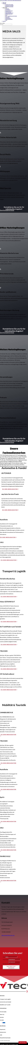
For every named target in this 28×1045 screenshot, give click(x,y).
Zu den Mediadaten (10, 489)
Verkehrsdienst (8, 18)
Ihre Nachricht (5, 963)
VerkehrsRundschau (8, 19)
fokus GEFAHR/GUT (9, 12)
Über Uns (4, 2)
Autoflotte (7, 8)
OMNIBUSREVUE (8, 13)
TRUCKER (7, 17)
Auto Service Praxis (9, 10)
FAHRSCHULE (8, 11)
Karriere (4, 21)
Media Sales (5, 7)
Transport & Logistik (9, 4)
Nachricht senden (11, 967)
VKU (6, 20)
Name (4, 957)
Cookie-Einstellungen (5, 1040)
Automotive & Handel (9, 5)
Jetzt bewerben (22, 1042)
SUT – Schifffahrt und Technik (11, 16)
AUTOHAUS (7, 9)
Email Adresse (5, 959)
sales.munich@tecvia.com (7, 935)
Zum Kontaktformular (7, 210)
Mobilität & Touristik (9, 6)
